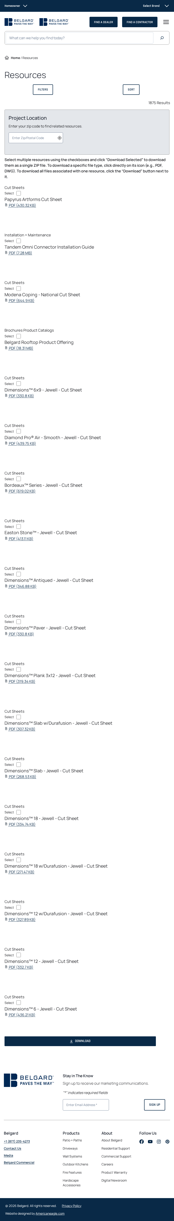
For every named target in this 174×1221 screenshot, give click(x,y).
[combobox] (36, 137)
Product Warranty (114, 1172)
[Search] (162, 38)
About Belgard (112, 1140)
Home (15, 58)
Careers (107, 1164)
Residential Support (116, 1148)
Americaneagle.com (50, 1213)
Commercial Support (116, 1156)
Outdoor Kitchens (75, 1164)
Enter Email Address (80, 1104)
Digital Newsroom (114, 1180)
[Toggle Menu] (166, 22)
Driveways (70, 1148)
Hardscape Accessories (71, 1182)
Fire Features (72, 1172)
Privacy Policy (71, 1206)
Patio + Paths (72, 1140)
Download (82, 1041)
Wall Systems (72, 1156)
